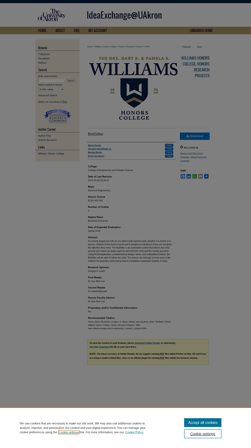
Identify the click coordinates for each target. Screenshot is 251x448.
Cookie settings (69, 432)
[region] (125, 428)
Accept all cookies (202, 423)
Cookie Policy (134, 432)
